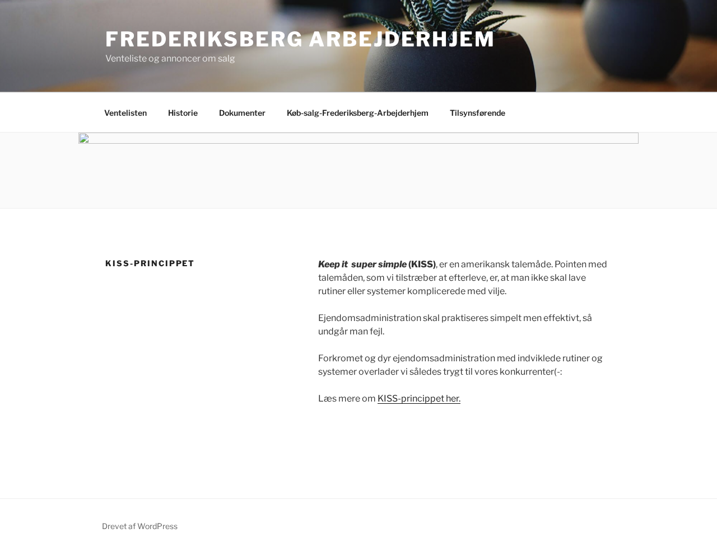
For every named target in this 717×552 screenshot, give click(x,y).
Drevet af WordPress (140, 526)
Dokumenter (242, 112)
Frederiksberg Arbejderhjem (300, 39)
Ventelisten (125, 112)
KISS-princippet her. (419, 398)
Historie (183, 112)
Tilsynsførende (477, 112)
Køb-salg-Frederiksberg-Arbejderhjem (358, 112)
